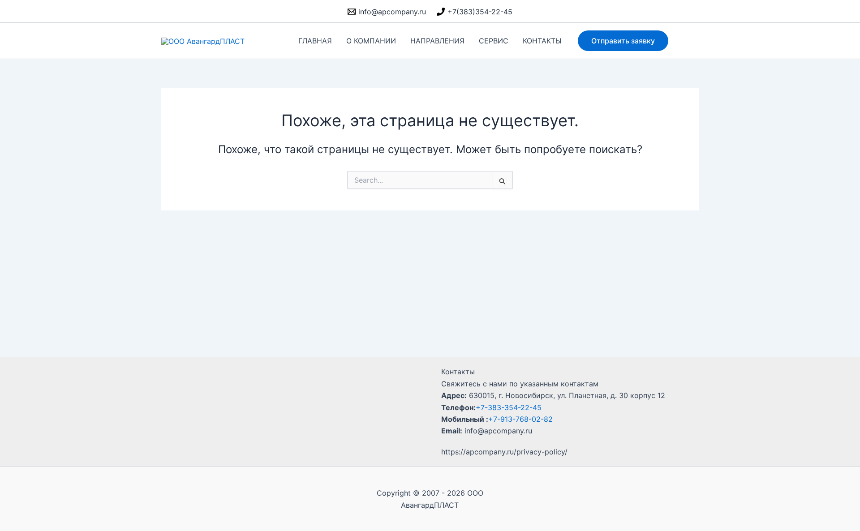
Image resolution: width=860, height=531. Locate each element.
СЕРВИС (493, 40)
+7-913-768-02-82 (520, 419)
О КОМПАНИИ (371, 40)
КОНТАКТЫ (542, 40)
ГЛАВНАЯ (315, 40)
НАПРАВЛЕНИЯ (437, 40)
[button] (623, 40)
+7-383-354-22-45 (509, 407)
